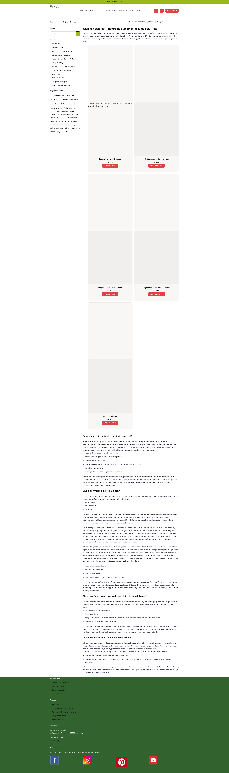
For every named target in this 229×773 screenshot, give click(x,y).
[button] (162, 11)
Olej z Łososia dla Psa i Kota (110, 288)
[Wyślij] (78, 33)
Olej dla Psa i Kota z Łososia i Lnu (156, 288)
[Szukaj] (156, 11)
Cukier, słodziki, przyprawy (61, 55)
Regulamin (56, 704)
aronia (52, 95)
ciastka (76, 95)
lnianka (52, 108)
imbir (66, 104)
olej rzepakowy (63, 117)
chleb (72, 95)
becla (56, 96)
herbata (59, 103)
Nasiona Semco (58, 48)
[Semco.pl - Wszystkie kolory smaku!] (56, 11)
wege (57, 132)
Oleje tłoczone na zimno (60, 682)
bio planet (66, 95)
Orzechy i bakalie (58, 78)
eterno (52, 104)
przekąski (60, 125)
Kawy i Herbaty (57, 63)
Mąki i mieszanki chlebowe (61, 70)
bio (60, 96)
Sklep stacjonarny (135, 10)
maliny (61, 108)
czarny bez (65, 99)
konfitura (74, 104)
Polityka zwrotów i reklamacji (62, 708)
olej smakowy (72, 117)
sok (51, 128)
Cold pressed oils (58, 686)
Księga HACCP (57, 719)
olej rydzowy (54, 118)
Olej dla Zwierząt (110, 416)
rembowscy (67, 125)
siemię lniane (75, 125)
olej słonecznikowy (56, 121)
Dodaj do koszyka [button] (110, 165)
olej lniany (75, 114)
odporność (67, 114)
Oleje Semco (56, 44)
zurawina (70, 132)
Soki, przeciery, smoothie (61, 85)
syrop (60, 128)
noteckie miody (55, 114)
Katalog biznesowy (59, 694)
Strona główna (55, 22)
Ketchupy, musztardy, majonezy (63, 66)
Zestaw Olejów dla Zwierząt (110, 159)
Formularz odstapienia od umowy (64, 712)
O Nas (102, 10)
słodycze (67, 128)
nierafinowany (68, 111)
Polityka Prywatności (59, 716)
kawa (69, 104)
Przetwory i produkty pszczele (62, 51)
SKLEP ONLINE (93, 10)
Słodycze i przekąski (59, 82)
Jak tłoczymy (109, 10)
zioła (66, 131)
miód (66, 108)
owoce (67, 121)
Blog (115, 10)
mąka (70, 108)
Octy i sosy (56, 74)
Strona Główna (83, 10)
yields (61, 132)
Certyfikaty (121, 10)
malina (57, 108)
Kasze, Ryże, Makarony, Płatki (63, 59)
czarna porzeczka (56, 99)
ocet (62, 114)
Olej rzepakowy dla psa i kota (157, 159)
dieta (76, 99)
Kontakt (127, 10)
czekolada (71, 99)
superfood (56, 128)
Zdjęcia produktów (58, 690)
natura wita (60, 111)
